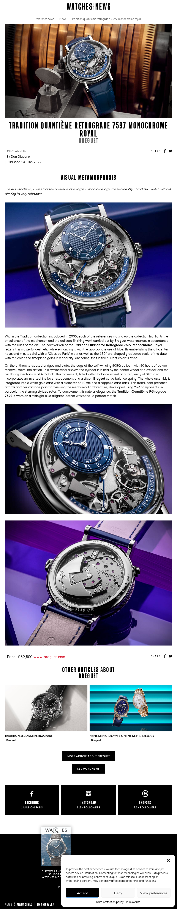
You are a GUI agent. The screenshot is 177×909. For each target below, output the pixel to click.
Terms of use (133, 902)
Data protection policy (109, 902)
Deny (118, 892)
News (62, 19)
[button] (168, 860)
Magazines (25, 904)
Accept (82, 892)
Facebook (165, 151)
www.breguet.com (49, 656)
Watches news (45, 19)
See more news (88, 768)
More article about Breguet (88, 756)
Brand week (46, 904)
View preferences (153, 892)
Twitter (170, 151)
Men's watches (16, 151)
